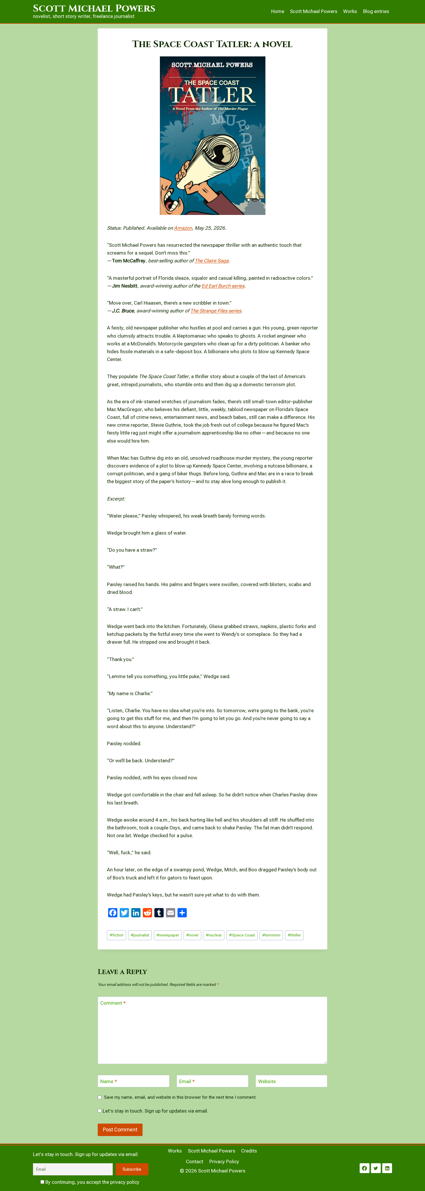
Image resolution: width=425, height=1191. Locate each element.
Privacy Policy (224, 1161)
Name (108, 1081)
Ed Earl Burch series (223, 286)
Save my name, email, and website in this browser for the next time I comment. (180, 1097)
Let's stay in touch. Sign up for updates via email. (154, 1111)
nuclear (214, 935)
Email (187, 1081)
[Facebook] (364, 1168)
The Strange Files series (215, 311)
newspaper (167, 935)
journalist (140, 935)
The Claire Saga (211, 261)
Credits (249, 1151)
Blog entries (376, 11)
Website (267, 1081)
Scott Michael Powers (313, 11)
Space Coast (242, 935)
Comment (113, 1003)
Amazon (183, 228)
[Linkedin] (387, 1168)
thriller (294, 935)
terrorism (271, 935)
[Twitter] (376, 1168)
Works (350, 11)
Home (277, 11)
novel (192, 935)
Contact (194, 1161)
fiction (116, 935)
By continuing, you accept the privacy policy (91, 1182)
